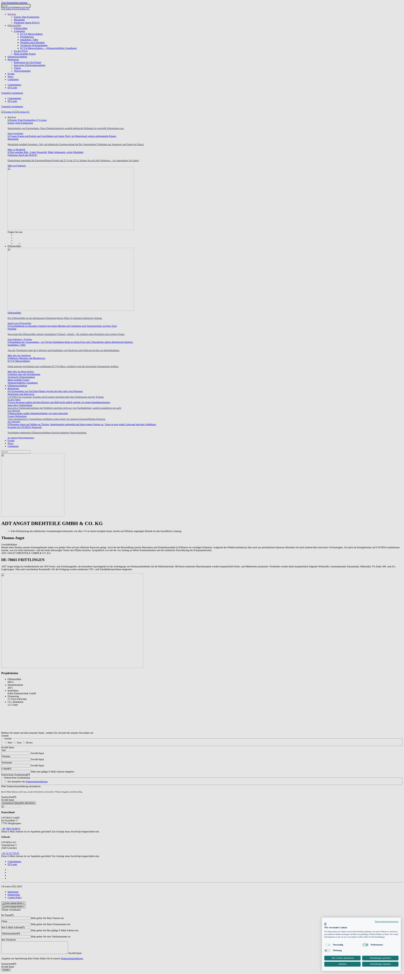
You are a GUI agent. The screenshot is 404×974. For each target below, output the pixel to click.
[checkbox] (327, 944)
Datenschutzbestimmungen (386, 921)
